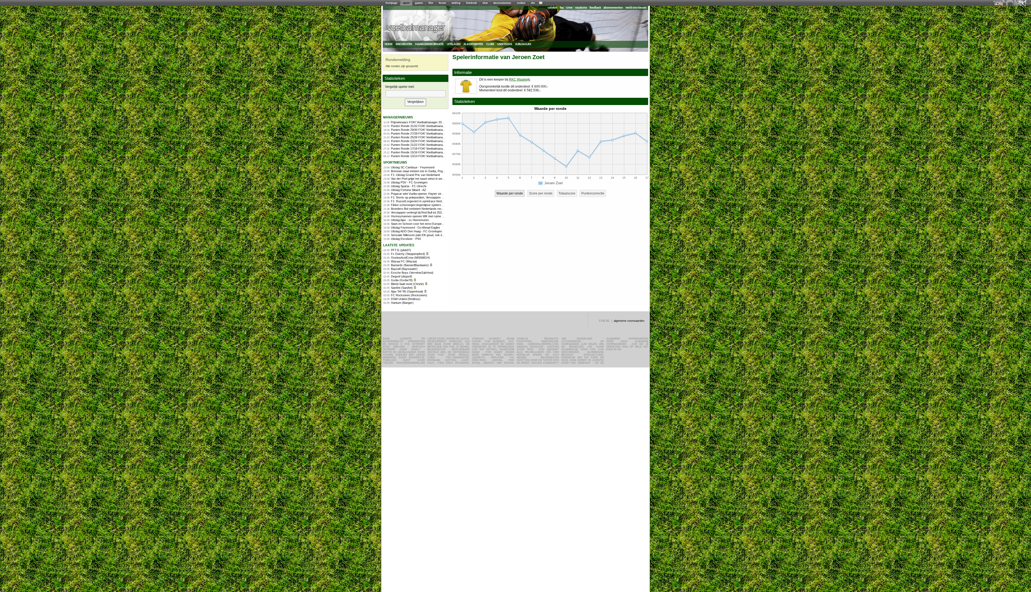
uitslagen (453, 44)
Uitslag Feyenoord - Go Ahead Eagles (415, 227)
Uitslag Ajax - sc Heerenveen (410, 220)
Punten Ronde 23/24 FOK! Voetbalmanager (419, 141)
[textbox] (416, 93)
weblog (456, 3)
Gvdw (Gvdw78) (402, 280)
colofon (552, 7)
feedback (595, 7)
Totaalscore (566, 193)
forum (442, 3)
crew (569, 7)
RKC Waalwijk (519, 79)
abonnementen (502, 3)
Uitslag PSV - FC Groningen (409, 182)
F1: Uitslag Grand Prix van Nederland (415, 174)
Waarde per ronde (509, 193)
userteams (504, 44)
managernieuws (398, 117)
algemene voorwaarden (629, 320)
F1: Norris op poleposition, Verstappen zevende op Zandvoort (431, 197)
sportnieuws (395, 162)
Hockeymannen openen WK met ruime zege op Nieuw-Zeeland (432, 216)
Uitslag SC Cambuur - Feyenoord (412, 167)
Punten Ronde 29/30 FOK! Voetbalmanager (419, 129)
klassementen (473, 44)
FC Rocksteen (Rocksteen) (409, 295)
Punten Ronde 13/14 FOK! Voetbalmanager (419, 156)
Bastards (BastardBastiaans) (410, 265)
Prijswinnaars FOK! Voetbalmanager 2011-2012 (421, 122)
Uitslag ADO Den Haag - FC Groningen (416, 231)
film (431, 3)
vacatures (581, 7)
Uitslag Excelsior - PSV (406, 238)
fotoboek (471, 3)
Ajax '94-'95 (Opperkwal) (407, 291)
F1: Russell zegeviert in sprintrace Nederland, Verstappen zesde (433, 201)
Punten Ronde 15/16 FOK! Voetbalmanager (419, 152)
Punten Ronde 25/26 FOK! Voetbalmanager (419, 137)
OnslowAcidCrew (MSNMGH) (410, 257)
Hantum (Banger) (402, 302)
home (389, 44)
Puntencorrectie (592, 193)
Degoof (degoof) (401, 276)
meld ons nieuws (636, 7)
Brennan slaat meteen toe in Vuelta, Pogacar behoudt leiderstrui (432, 171)
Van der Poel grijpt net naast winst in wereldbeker (423, 178)
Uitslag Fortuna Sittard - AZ (408, 190)
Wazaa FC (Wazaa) (404, 261)
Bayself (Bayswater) (404, 268)
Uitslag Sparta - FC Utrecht (408, 186)
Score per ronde (541, 193)
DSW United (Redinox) (405, 299)
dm (533, 3)
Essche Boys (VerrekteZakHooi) (412, 272)
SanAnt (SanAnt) (402, 287)
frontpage (391, 3)
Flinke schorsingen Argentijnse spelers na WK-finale (424, 205)
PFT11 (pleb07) (401, 250)
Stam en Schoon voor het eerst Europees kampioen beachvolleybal (434, 223)
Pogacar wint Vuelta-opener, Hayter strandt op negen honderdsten (434, 193)
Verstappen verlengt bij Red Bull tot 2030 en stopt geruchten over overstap (439, 212)
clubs (490, 44)
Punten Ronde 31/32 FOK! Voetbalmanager (419, 126)
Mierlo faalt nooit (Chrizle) (407, 284)
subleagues (523, 44)
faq (562, 7)
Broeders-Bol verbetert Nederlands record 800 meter (425, 208)
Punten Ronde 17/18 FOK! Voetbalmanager (419, 148)
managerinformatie (429, 44)
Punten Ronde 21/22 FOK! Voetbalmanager (419, 144)
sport (406, 3)
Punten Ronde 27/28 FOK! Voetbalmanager (419, 133)
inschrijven (404, 44)
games (419, 3)
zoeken (521, 3)
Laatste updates (398, 244)
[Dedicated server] (999, 4)
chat (485, 3)
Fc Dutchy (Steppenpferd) (408, 253)
